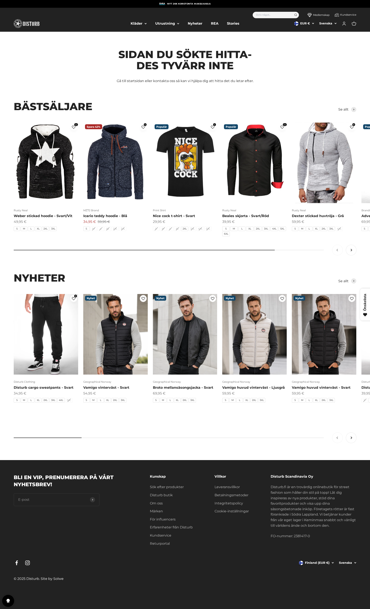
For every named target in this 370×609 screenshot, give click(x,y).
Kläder (136, 23)
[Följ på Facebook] (16, 563)
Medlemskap (321, 14)
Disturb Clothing (24, 381)
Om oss (156, 503)
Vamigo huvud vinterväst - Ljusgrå (253, 388)
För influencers (163, 519)
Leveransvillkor (227, 487)
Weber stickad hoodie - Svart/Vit (43, 216)
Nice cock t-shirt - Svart (174, 216)
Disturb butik (161, 495)
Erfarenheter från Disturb (171, 527)
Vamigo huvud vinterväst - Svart (321, 388)
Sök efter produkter (167, 487)
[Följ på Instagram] (27, 563)
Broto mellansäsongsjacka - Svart (183, 388)
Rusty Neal (21, 210)
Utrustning (165, 23)
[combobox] (272, 15)
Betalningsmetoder (231, 495)
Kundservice (348, 14)
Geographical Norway (97, 381)
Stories (233, 23)
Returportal (160, 544)
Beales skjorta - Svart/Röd (245, 216)
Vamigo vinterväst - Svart (106, 388)
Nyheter (195, 23)
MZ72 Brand (91, 210)
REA (214, 23)
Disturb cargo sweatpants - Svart (43, 388)
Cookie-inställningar (232, 511)
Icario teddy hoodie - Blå (105, 216)
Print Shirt (159, 210)
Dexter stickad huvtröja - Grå (318, 216)
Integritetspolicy (229, 503)
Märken (156, 511)
